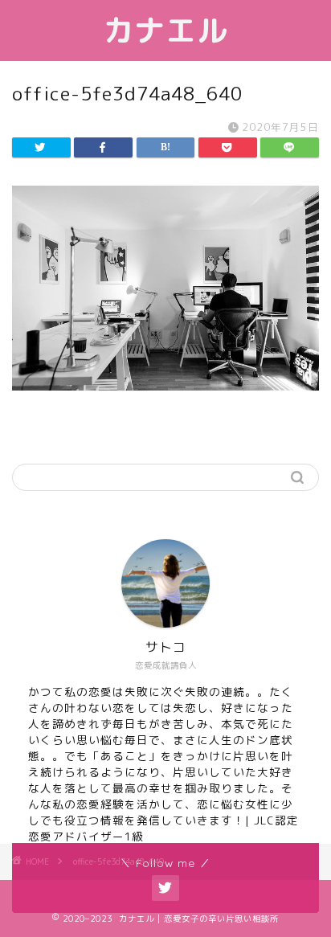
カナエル (165, 30)
